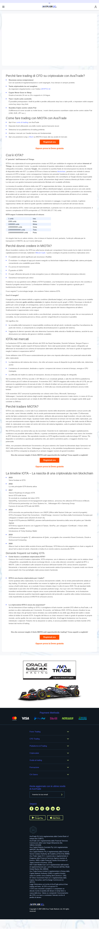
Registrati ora (49, 142)
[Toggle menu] (3, 6)
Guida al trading (36, 760)
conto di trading (22, 122)
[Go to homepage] (37, 905)
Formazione (34, 767)
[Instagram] (42, 809)
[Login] (95, 6)
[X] (47, 809)
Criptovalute (34, 753)
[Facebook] (31, 809)
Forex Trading (35, 732)
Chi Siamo (34, 774)
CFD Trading (35, 739)
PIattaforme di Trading (38, 746)
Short (31, 137)
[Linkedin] (53, 809)
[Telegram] (58, 809)
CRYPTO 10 (45, 89)
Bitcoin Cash (40, 253)
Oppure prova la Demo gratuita (49, 148)
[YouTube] (37, 809)
